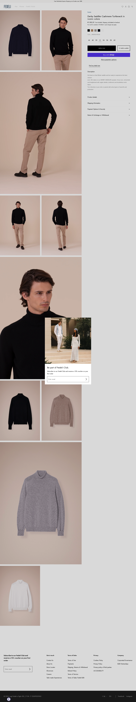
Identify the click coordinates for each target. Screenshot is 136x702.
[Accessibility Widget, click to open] (9, 699)
